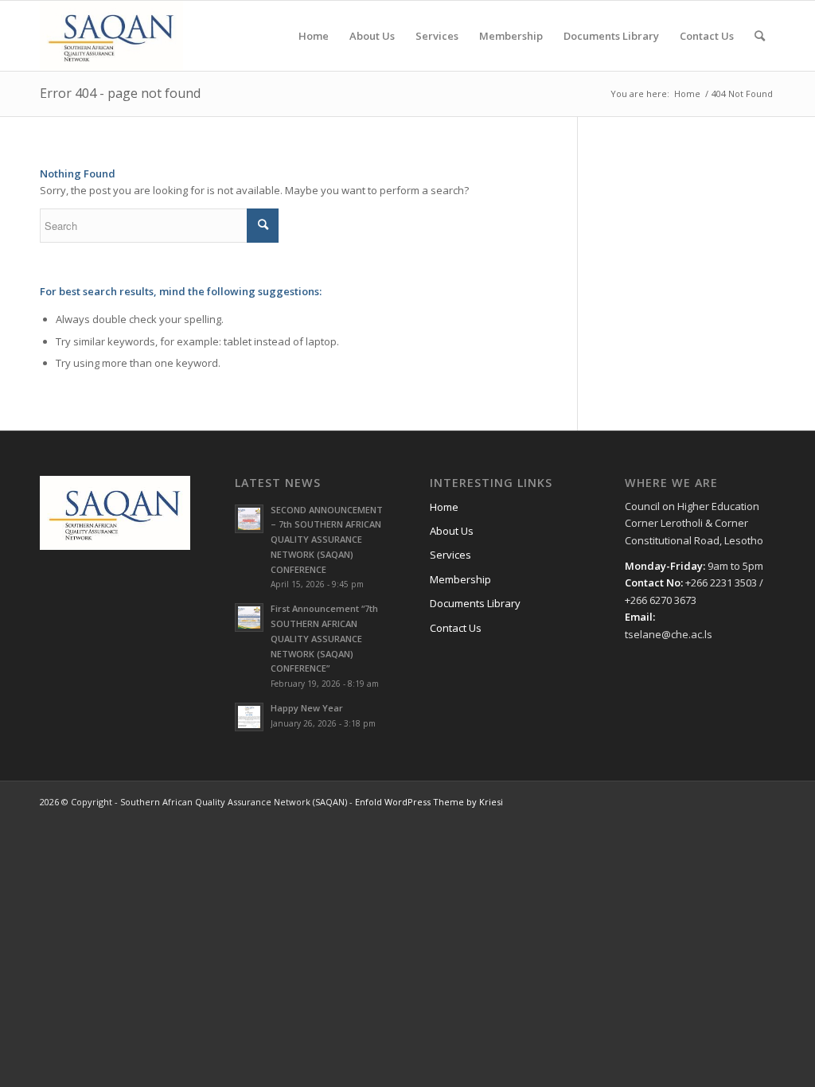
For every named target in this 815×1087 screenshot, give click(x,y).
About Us (452, 531)
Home (444, 507)
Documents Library (475, 603)
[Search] (759, 36)
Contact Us (456, 628)
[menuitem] (313, 36)
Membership (460, 579)
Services (450, 554)
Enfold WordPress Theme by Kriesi (429, 802)
